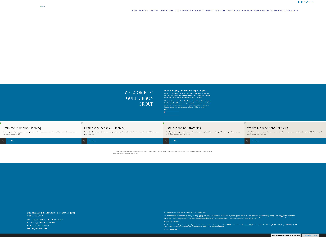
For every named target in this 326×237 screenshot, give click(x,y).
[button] (143, 10)
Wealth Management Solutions (267, 128)
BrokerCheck (202, 212)
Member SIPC (248, 225)
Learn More (11, 141)
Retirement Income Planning (22, 128)
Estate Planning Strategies (183, 128)
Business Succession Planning (104, 128)
